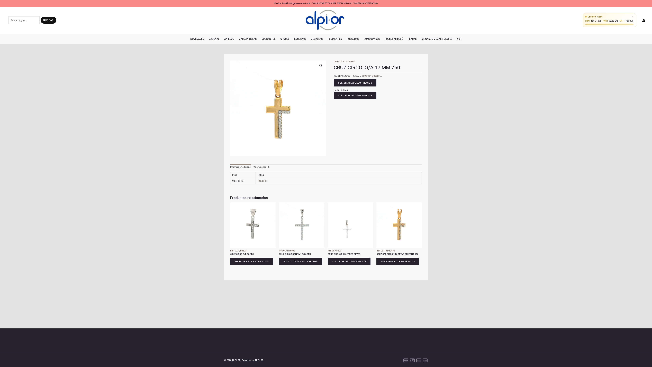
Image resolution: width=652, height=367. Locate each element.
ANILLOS (229, 39)
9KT (459, 39)
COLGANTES (268, 39)
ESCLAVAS (300, 39)
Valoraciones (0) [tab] (261, 167)
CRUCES (284, 39)
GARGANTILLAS (248, 39)
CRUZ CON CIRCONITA (344, 61)
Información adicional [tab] (240, 167)
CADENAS (214, 39)
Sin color (262, 181)
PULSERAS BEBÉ (394, 39)
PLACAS (412, 39)
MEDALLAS (317, 39)
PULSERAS (353, 39)
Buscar (48, 20)
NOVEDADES (197, 39)
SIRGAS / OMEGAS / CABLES (436, 39)
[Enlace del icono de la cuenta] (643, 20)
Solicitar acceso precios (355, 83)
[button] (321, 66)
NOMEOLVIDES (372, 39)
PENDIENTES (335, 39)
